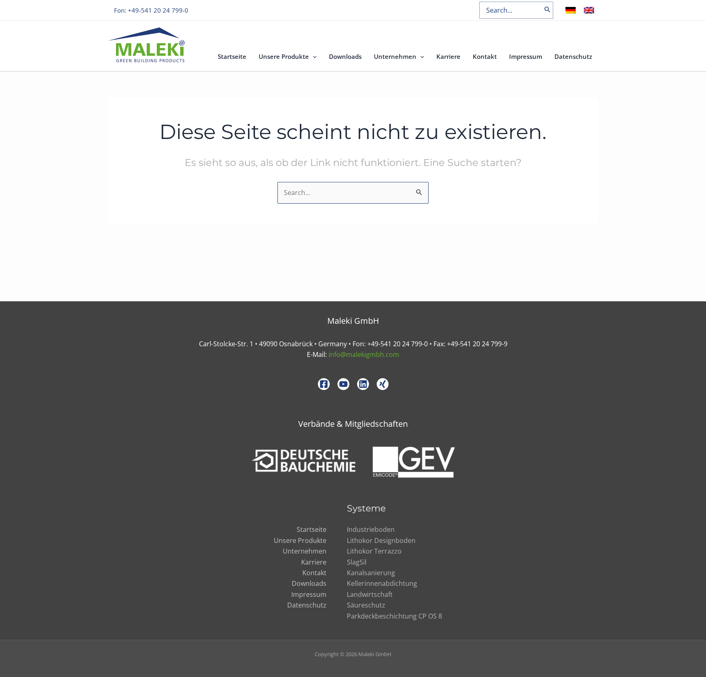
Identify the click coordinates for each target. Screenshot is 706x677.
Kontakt (485, 56)
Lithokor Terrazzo (374, 551)
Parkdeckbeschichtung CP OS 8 (394, 616)
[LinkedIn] (363, 384)
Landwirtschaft (370, 594)
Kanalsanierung (371, 572)
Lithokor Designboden (381, 540)
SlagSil (356, 562)
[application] (313, 56)
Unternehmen (395, 56)
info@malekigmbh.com (363, 354)
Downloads (345, 56)
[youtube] (343, 384)
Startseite (232, 56)
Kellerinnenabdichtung (382, 583)
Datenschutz (573, 56)
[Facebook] (324, 384)
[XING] (383, 384)
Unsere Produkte (284, 56)
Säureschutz (366, 605)
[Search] (547, 10)
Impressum (525, 56)
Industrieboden (371, 529)
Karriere (448, 56)
